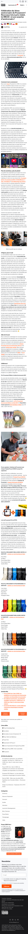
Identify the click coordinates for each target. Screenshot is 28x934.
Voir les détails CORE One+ (14, 853)
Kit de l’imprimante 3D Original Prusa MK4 (13, 745)
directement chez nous (20, 303)
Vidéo (3, 820)
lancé (8, 84)
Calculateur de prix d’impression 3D (12, 734)
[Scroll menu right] (26, 5)
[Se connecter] (23, 1)
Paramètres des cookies (7, 908)
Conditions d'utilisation (19, 890)
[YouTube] (18, 920)
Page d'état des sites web (7, 907)
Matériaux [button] (22, 5)
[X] (15, 920)
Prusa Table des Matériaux (9, 737)
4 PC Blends (7, 181)
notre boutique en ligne (16, 404)
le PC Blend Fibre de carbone (18, 181)
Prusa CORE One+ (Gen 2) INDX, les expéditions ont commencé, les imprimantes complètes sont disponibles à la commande (15, 695)
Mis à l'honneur (6, 811)
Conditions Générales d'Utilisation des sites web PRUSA (13, 900)
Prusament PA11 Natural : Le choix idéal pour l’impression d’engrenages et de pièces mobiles (15, 707)
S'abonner (6, 886)
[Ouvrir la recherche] (20, 1)
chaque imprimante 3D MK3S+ (15, 482)
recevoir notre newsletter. (19, 883)
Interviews (4, 805)
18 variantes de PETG (10, 179)
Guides (4, 802)
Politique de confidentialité (7, 890)
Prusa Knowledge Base (9, 728)
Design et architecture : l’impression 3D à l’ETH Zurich (13, 785)
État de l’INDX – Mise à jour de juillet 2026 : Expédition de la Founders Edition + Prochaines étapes (13, 780)
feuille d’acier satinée (11, 347)
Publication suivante (22, 714)
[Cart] (25, 1)
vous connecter (10, 719)
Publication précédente (5, 714)
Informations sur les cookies (8, 904)
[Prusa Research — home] (3, 5)
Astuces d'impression (7, 796)
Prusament (20, 55)
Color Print (6, 739)
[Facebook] (10, 920)
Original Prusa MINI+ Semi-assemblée (12, 748)
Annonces (4, 793)
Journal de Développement (8, 808)
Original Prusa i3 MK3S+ (19, 477)
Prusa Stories (5, 814)
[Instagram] (13, 920)
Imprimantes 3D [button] (13, 5)
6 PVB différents (20, 179)
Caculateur (6, 731)
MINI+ (19, 352)
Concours (4, 799)
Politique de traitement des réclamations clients (12, 905)
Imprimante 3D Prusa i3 (9, 742)
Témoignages (5, 817)
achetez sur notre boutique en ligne (16, 554)
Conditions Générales (6, 898)
